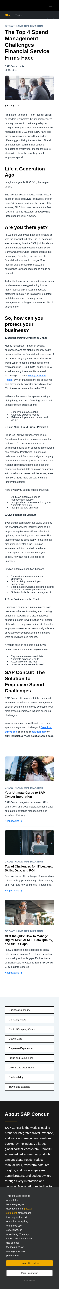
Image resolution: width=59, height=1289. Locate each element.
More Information (29, 1273)
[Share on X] (19, 105)
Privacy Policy (29, 1280)
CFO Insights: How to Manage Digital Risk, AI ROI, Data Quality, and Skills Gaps (29, 940)
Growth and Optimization (22, 1067)
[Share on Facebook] (24, 105)
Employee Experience (21, 1048)
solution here (39, 731)
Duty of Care (15, 1039)
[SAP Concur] (19, 5)
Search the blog (45, 15)
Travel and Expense (19, 1086)
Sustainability (16, 1077)
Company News (17, 1019)
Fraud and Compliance (21, 1058)
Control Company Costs (21, 1029)
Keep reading (12, 821)
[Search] (50, 15)
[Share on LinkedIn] (29, 105)
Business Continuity (19, 1010)
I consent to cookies (29, 1263)
